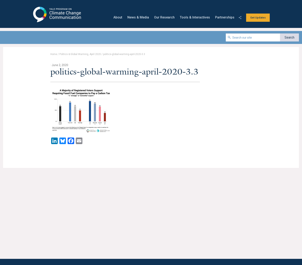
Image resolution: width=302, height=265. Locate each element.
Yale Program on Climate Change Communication (56, 14)
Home (53, 54)
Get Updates (258, 17)
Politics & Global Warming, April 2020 (80, 54)
